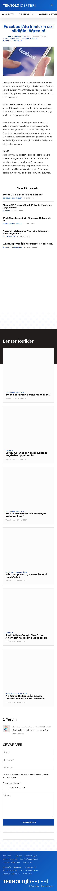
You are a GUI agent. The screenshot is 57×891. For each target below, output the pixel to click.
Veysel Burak (10, 398)
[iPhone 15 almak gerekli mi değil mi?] (28, 368)
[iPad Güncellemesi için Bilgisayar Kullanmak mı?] (28, 487)
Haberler (33, 39)
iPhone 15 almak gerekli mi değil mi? (23, 194)
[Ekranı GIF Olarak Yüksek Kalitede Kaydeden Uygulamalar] (28, 426)
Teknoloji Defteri (21, 36)
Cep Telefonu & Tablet (12, 39)
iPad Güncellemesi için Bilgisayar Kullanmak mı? (27, 219)
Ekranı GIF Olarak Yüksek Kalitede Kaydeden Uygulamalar (27, 206)
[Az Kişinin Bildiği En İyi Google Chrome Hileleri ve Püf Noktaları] (28, 669)
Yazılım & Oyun (9, 236)
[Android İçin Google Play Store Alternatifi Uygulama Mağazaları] (28, 608)
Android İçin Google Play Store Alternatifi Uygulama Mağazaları (26, 636)
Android (25, 39)
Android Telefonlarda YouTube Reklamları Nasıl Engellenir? (26, 232)
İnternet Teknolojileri (12, 40)
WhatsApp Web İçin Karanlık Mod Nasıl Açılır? (28, 243)
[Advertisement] (28, 283)
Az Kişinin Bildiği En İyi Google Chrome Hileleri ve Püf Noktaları (25, 697)
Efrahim (8, 581)
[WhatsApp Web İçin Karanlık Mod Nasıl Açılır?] (28, 548)
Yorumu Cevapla (18, 733)
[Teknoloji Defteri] (10, 36)
